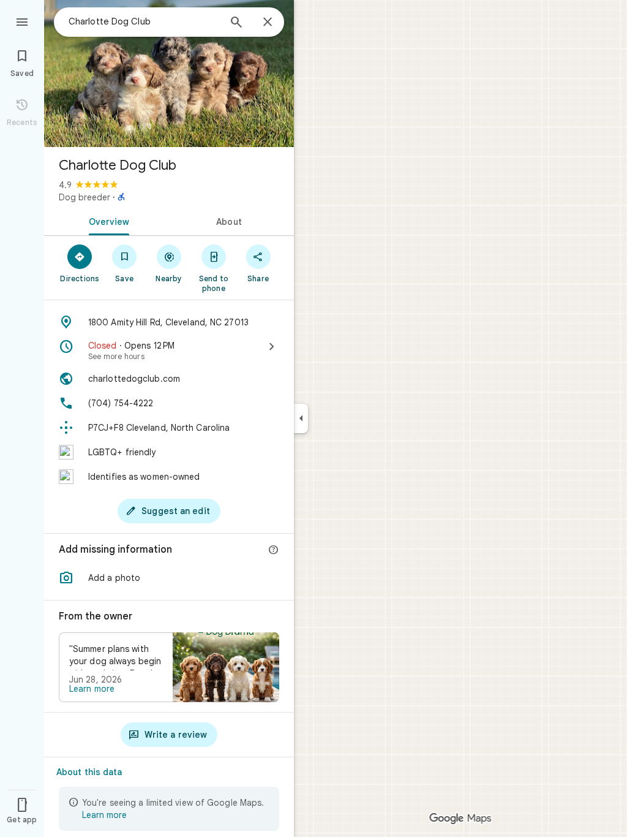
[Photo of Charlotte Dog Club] (169, 73)
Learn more (92, 688)
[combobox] (144, 21)
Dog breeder (84, 197)
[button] (169, 578)
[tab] (107, 220)
